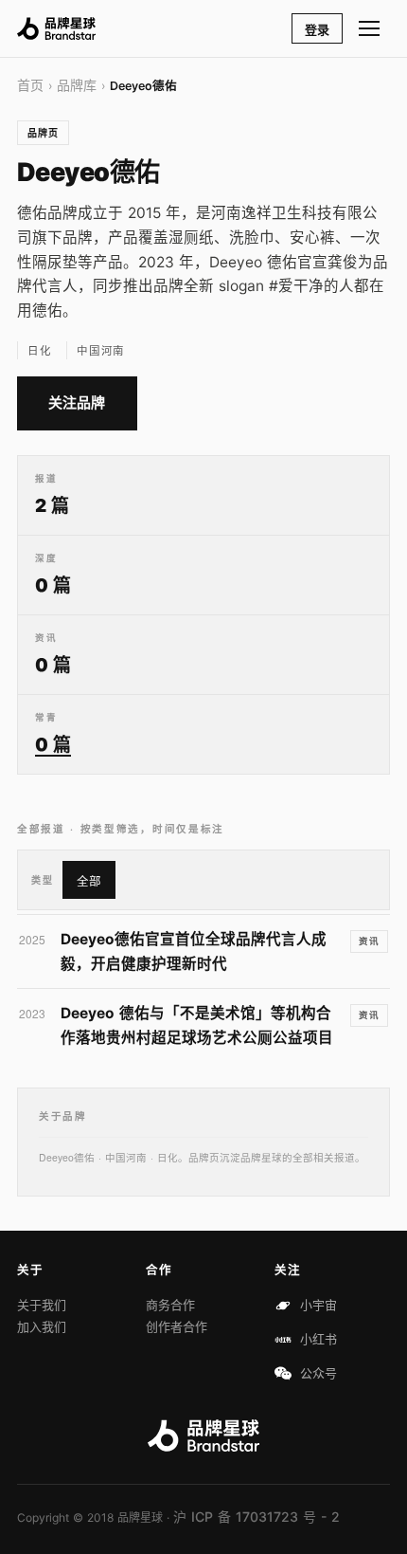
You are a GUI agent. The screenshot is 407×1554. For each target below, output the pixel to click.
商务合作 (170, 1304)
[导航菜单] (370, 28)
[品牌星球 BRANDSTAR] (56, 28)
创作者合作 (176, 1326)
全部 (89, 881)
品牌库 (77, 85)
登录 (317, 29)
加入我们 (41, 1326)
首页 (30, 85)
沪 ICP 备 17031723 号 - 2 (256, 1516)
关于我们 (41, 1304)
